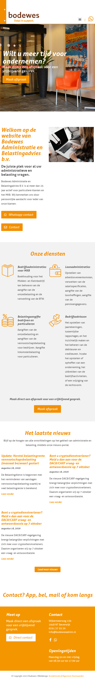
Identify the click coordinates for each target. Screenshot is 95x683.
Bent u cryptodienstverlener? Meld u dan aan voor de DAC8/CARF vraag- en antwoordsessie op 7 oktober (69, 461)
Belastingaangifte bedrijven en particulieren (29, 320)
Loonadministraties (77, 267)
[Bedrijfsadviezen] (55, 320)
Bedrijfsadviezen (75, 316)
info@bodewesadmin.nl (62, 632)
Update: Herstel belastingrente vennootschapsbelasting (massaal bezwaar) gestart (23, 459)
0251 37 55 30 (57, 628)
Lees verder (7, 493)
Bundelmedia (55, 676)
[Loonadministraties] (55, 270)
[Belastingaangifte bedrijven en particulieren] (7, 320)
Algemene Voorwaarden (73, 676)
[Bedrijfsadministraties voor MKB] (7, 270)
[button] (80, 19)
